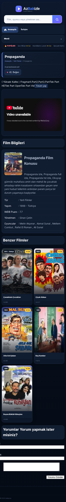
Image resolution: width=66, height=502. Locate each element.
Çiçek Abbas (41, 297)
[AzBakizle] (33, 8)
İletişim (24, 29)
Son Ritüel (24, 46)
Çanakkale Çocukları (12, 297)
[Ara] (57, 19)
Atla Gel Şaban (9, 356)
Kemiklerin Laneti (42, 46)
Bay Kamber (41, 356)
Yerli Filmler (17, 61)
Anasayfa (8, 61)
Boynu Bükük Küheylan (12, 414)
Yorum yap (41, 86)
